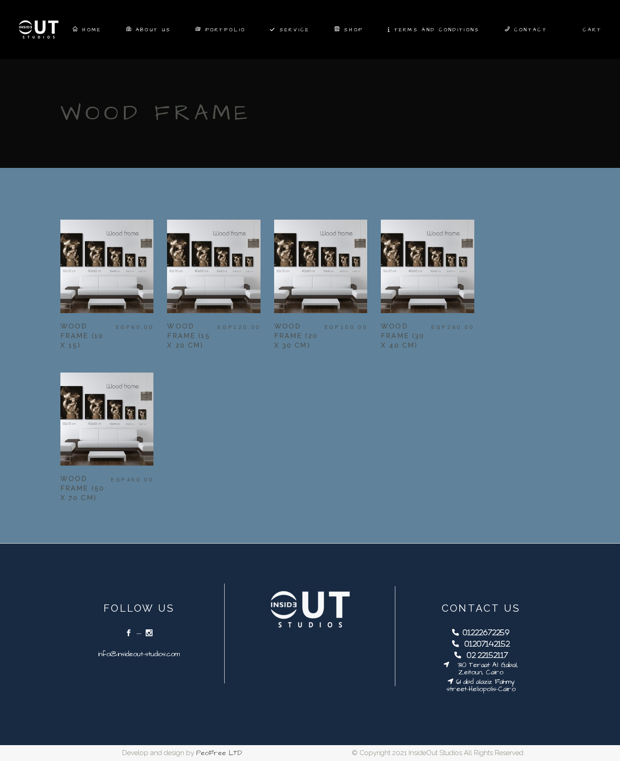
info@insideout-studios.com (139, 654)
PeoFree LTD (219, 753)
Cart (592, 29)
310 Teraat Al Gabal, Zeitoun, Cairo (483, 668)
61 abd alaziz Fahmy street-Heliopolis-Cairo (481, 685)
